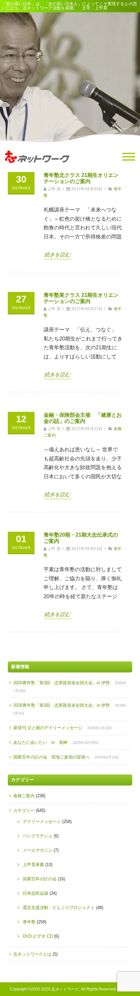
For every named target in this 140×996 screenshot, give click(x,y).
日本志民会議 (35, 893)
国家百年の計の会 (40, 878)
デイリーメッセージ (42, 821)
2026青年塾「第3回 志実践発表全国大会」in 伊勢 (61, 682)
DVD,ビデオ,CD (38, 936)
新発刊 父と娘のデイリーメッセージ (47, 727)
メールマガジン (37, 850)
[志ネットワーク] (37, 169)
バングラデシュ (37, 835)
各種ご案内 (24, 795)
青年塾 (29, 921)
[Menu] (128, 157)
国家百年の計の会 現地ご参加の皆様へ (51, 757)
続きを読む (57, 254)
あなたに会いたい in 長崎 (40, 742)
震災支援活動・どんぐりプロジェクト (59, 907)
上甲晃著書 (33, 864)
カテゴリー (24, 810)
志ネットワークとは (32, 954)
